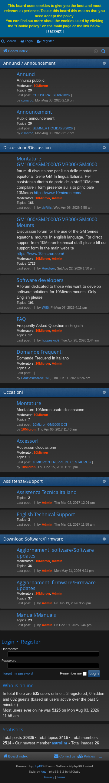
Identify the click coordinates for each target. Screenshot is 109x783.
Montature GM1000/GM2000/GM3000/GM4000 (57, 161)
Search (10, 41)
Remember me (71, 673)
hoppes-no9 (50, 340)
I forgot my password (17, 673)
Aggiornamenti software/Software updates (55, 553)
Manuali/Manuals (36, 615)
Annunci (26, 74)
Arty (43, 771)
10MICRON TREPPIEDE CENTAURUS (62, 462)
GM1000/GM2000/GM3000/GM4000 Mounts (57, 222)
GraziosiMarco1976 (35, 378)
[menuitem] (103, 51)
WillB (45, 307)
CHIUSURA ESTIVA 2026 (51, 95)
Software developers (40, 280)
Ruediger (48, 268)
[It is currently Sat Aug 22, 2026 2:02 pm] (96, 51)
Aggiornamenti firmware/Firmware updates (56, 585)
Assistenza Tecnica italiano (47, 492)
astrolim (59, 743)
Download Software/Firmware (33, 539)
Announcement (34, 111)
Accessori (27, 441)
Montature (29, 403)
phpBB (38, 766)
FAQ (21, 319)
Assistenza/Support (23, 481)
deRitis (47, 207)
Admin (57, 198)
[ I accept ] (55, 31)
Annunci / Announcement (29, 63)
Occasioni (13, 392)
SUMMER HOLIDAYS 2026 (53, 128)
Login (29, 41)
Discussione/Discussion (27, 147)
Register (47, 41)
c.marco (27, 100)
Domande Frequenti (40, 352)
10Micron (41, 86)
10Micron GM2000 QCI (50, 424)
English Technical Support (46, 514)
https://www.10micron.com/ (57, 193)
